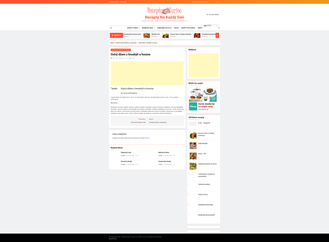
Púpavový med (126, 152)
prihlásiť (146, 138)
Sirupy (200, 28)
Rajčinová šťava (163, 152)
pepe (113, 58)
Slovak (208, 25)
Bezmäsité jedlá (147, 28)
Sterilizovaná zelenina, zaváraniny (120, 50)
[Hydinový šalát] (214, 36)
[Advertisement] (147, 73)
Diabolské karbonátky (205, 205)
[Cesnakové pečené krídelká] (187, 36)
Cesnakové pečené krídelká (200, 34)
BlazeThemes (113, 238)
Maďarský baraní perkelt (206, 215)
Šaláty (176, 28)
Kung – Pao (202, 154)
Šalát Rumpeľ (203, 143)
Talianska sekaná (204, 184)
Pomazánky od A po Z (164, 28)
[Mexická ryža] (136, 36)
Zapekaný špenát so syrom (207, 164)
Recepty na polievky (188, 28)
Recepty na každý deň (164, 17)
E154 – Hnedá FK (204, 123)
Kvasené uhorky (126, 161)
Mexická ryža (145, 34)
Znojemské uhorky (164, 161)
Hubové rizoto (203, 194)
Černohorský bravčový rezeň (200, 2)
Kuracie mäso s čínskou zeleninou (170, 34)
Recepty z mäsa (132, 28)
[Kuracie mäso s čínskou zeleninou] (155, 36)
